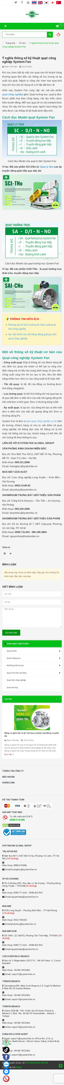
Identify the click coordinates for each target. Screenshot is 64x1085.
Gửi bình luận (11, 632)
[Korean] (46, 2)
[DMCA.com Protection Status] (32, 825)
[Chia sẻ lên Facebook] (4, 553)
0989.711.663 (20, 892)
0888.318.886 (17, 819)
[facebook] (22, 2)
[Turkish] (59, 2)
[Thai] (34, 2)
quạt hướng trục (52, 269)
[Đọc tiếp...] (9, 754)
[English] (40, 2)
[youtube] (28, 2)
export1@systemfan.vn (23, 974)
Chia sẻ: (6, 547)
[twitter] (16, 2)
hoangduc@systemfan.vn (24, 869)
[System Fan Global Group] (32, 14)
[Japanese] (53, 2)
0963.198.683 (20, 920)
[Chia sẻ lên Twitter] (10, 553)
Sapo (19, 1067)
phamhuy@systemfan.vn (23, 924)
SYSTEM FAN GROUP (36, 1062)
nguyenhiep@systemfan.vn (24, 897)
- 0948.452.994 (34, 892)
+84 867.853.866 (22, 970)
